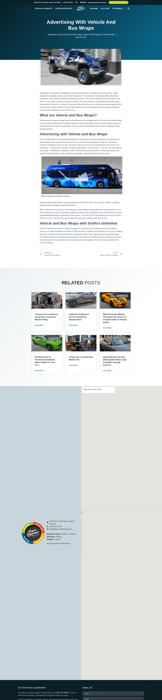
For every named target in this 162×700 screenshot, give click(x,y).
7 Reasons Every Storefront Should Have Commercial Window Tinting (46, 317)
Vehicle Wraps (109, 34)
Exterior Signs (82, 34)
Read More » (39, 325)
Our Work (94, 8)
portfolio (112, 240)
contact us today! (46, 243)
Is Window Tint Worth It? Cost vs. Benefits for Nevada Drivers (79, 317)
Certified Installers (63, 8)
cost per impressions (98, 139)
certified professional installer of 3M (63, 231)
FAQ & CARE (105, 8)
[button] (128, 8)
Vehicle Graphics (95, 34)
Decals (73, 34)
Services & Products (43, 8)
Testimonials (117, 8)
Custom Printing (63, 34)
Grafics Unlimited (46, 228)
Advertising (51, 34)
